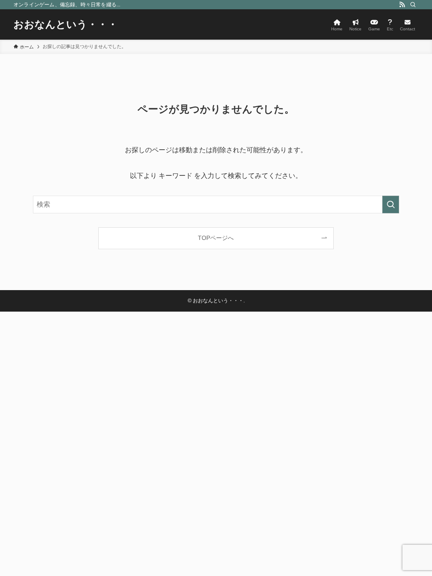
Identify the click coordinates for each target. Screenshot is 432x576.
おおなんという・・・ (66, 24)
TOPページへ (216, 237)
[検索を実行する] (390, 204)
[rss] (402, 4)
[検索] (413, 4)
